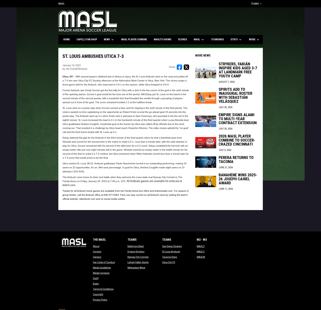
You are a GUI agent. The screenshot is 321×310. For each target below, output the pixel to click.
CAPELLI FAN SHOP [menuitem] (88, 39)
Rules (96, 283)
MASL (61, 4)
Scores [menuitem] (182, 39)
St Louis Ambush (171, 251)
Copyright (98, 294)
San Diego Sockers (172, 246)
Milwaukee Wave (136, 267)
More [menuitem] (254, 40)
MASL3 (200, 251)
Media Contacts (101, 273)
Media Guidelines (102, 267)
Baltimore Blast (136, 246)
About (96, 246)
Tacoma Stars (169, 257)
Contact (97, 251)
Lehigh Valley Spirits (138, 262)
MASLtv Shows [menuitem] (162, 39)
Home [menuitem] (66, 39)
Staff (96, 278)
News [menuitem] (109, 40)
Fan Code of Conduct (104, 262)
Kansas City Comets (138, 257)
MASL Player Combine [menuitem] (134, 39)
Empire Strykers (136, 251)
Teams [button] (257, 4)
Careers (97, 257)
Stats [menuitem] (236, 40)
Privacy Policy (100, 299)
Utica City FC (168, 262)
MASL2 (200, 246)
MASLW (201, 257)
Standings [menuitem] (217, 39)
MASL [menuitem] (199, 40)
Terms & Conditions (103, 289)
